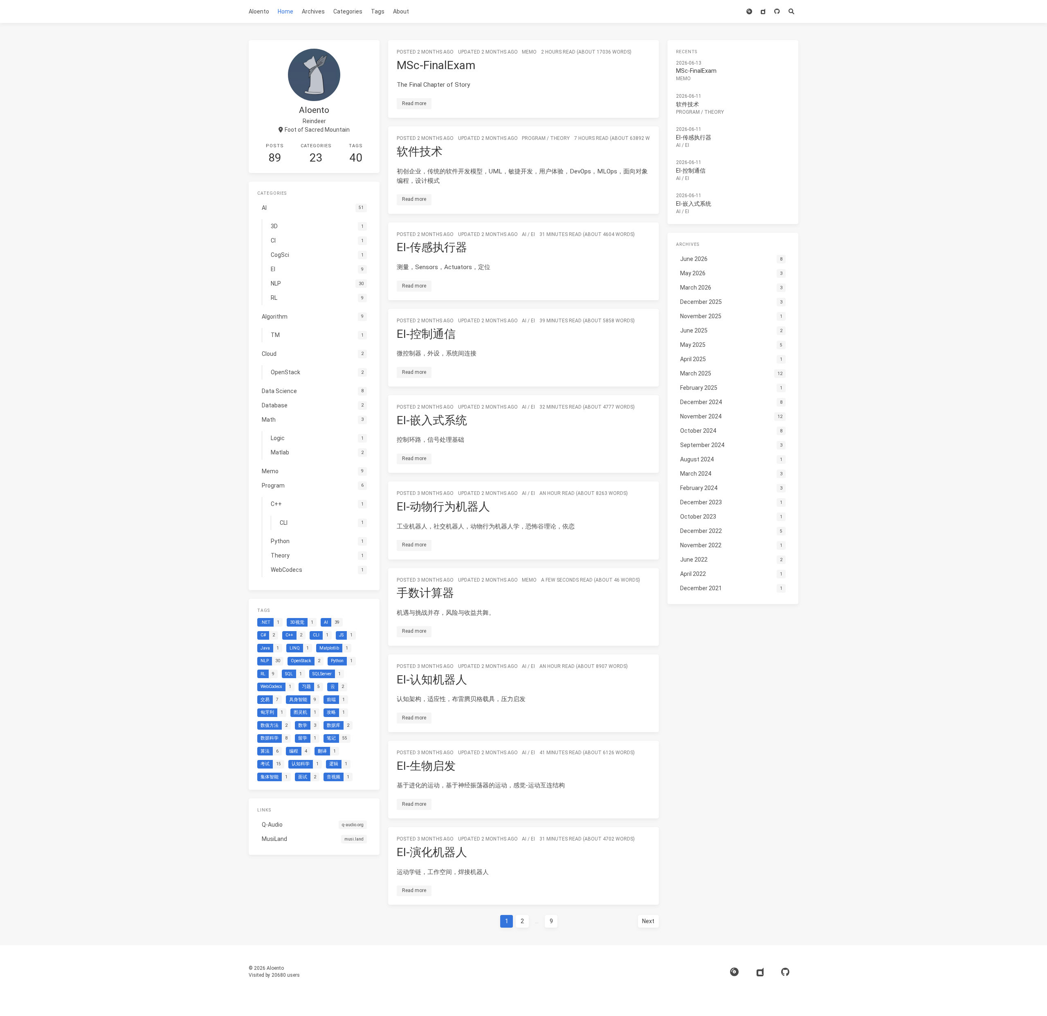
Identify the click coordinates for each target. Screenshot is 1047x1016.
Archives (313, 11)
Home (285, 11)
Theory (560, 138)
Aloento (259, 11)
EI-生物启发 (426, 766)
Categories (347, 11)
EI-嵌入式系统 (432, 420)
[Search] (791, 11)
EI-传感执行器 (432, 247)
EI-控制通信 (426, 334)
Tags (377, 11)
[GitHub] (777, 11)
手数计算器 (425, 593)
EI (533, 234)
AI (524, 234)
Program (534, 138)
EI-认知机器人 (432, 679)
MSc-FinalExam (436, 65)
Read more (414, 103)
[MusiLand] (763, 11)
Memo (529, 52)
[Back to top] (680, 999)
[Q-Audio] (749, 11)
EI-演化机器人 (432, 852)
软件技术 (420, 151)
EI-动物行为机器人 (443, 506)
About (401, 11)
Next (648, 921)
